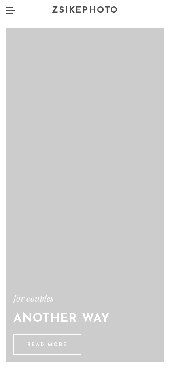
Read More (47, 345)
